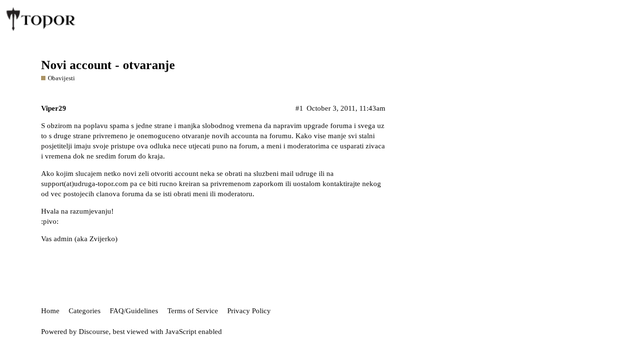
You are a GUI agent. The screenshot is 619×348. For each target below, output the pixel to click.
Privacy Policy (249, 311)
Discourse (94, 331)
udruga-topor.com (101, 184)
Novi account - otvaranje (108, 65)
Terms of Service (192, 311)
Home (50, 311)
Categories (85, 311)
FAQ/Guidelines (134, 311)
